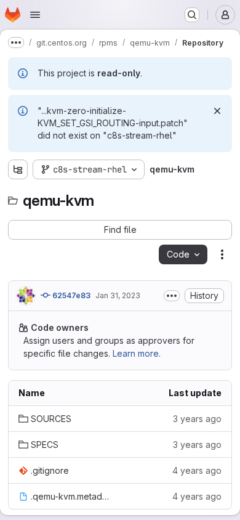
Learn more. (137, 353)
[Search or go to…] (192, 14)
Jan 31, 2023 (117, 295)
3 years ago (197, 418)
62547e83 (70, 295)
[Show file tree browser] (18, 169)
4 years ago (197, 470)
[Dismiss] (217, 111)
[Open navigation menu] (35, 15)
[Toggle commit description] (172, 295)
